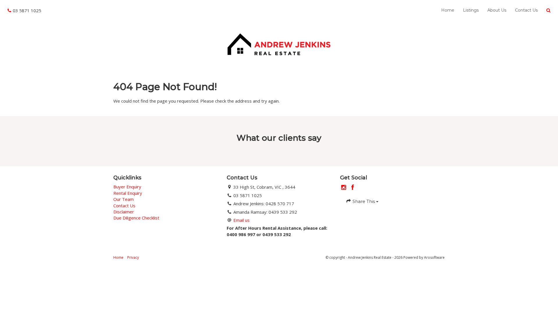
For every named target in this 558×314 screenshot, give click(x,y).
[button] (548, 10)
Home (447, 10)
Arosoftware (434, 257)
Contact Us (526, 10)
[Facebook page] (353, 188)
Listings (471, 10)
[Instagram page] (344, 188)
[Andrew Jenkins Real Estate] (279, 44)
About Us (496, 10)
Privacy (133, 257)
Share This (363, 201)
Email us (241, 220)
